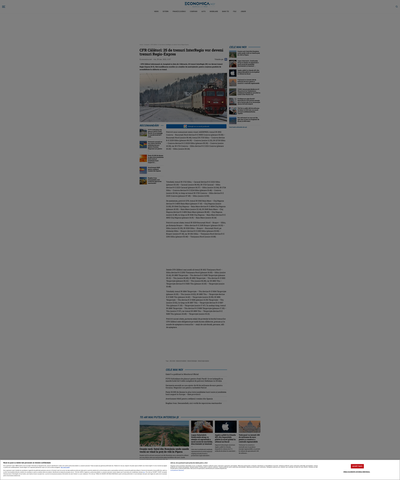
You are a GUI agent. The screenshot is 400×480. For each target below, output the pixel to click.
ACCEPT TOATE (357, 466)
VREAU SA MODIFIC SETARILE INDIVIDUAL (356, 472)
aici (144, 472)
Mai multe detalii (65, 467)
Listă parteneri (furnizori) (177, 470)
